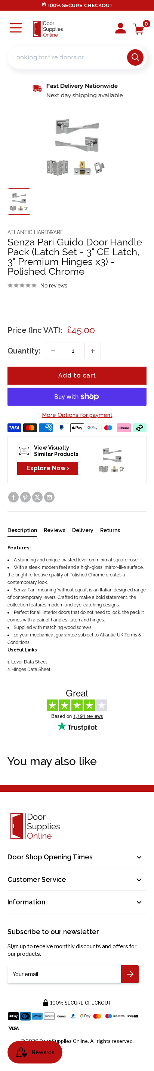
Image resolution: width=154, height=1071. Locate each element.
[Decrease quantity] (53, 351)
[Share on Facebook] (13, 497)
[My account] (120, 29)
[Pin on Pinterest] (25, 497)
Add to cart (77, 375)
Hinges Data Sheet (31, 669)
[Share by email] (49, 497)
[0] (139, 29)
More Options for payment (77, 415)
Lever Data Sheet (29, 662)
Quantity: (23, 351)
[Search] (135, 57)
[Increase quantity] (93, 351)
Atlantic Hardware (35, 232)
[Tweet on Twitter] (37, 497)
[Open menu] (15, 29)
